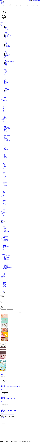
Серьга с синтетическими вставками (7, 140)
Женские (3, 275)
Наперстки (4, 283)
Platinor (4, 57)
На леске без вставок (6, 266)
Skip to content (1, 22)
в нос (4, 273)
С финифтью (4, 237)
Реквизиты (4, 216)
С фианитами (5, 136)
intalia (4, 80)
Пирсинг (3, 271)
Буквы (3, 248)
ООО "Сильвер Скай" (6, 85)
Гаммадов (5, 77)
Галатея (4, 84)
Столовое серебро (5, 159)
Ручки (3, 279)
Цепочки (3, 109)
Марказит (4, 180)
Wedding (6, 27)
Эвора (4, 75)
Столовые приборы (4, 284)
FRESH (3, 171)
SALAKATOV (5, 86)
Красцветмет (5, 69)
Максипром (5, 97)
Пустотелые (5, 123)
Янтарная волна (5, 70)
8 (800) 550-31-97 (38, 0)
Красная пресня (5, 65)
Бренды (2, 25)
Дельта (4, 92)
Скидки (2, 213)
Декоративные (5, 122)
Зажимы (4, 160)
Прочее (4, 130)
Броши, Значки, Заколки (5, 268)
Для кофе (5, 289)
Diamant (3, 163)
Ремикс (3, 193)
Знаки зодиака (5, 143)
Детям (7, 414)
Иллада (4, 68)
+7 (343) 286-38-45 (34, 0)
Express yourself (6, 49)
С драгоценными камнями (5, 227)
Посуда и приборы (4, 158)
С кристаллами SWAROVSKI (5, 240)
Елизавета (4, 178)
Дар (4, 67)
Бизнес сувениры (4, 200)
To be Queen (6, 43)
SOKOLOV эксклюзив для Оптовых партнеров (9, 61)
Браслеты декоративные (5, 113)
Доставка (3, 219)
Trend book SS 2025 (7, 29)
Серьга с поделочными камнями (6, 246)
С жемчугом (5, 126)
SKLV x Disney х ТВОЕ (7, 54)
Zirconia (5, 51)
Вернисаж (6, 88)
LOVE (4, 146)
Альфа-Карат (5, 93)
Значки (3, 111)
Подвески (4, 141)
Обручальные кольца (6, 233)
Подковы (5, 156)
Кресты (4, 116)
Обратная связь (4, 217)
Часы (3, 150)
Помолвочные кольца (7, 89)
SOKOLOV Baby (6, 37)
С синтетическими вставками (7, 128)
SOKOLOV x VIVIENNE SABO (8, 35)
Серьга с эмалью (4, 245)
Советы (29, 0)
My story (6, 42)
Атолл (3, 169)
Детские (3, 249)
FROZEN (6, 53)
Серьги (3, 106)
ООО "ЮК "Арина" (6, 82)
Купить (2, 389)
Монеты (4, 154)
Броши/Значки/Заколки (6, 149)
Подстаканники (5, 288)
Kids (5, 41)
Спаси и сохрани (5, 115)
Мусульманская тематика (5, 118)
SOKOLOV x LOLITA (7, 38)
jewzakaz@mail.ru (3, 417)
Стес (4, 95)
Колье (3, 112)
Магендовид (5, 147)
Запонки (3, 102)
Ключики (6, 40)
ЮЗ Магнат (5, 78)
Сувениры (2, 277)
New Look (6, 52)
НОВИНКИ (1, 0)
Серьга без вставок (6, 138)
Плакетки (5, 117)
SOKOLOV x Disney (7, 47)
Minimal (5, 62)
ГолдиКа (4, 74)
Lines (5, 48)
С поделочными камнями (6, 127)
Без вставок (5, 132)
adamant (4, 73)
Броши (3, 105)
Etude (5, 50)
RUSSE (5, 28)
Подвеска (3, 104)
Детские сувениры (5, 157)
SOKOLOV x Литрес (7, 36)
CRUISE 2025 (6, 30)
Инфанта (6, 90)
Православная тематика (5, 114)
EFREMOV (4, 170)
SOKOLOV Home (6, 33)
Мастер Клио (5, 72)
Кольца (3, 101)
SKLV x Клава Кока (7, 34)
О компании (24, 0)
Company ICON (5, 76)
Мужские (5, 151)
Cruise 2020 (6, 32)
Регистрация (2, 3)
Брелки (3, 103)
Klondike (3, 187)
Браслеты (5, 148)
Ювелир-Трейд (5, 66)
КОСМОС (6, 56)
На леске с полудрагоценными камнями (8, 267)
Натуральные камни (7, 45)
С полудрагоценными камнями (7, 135)
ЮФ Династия (5, 64)
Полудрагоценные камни (7, 46)
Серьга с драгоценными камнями (6, 247)
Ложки (4, 285)
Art (5, 60)
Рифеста (3, 191)
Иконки (4, 144)
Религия (2, 211)
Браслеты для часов (4, 107)
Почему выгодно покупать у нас (6, 218)
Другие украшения (3, 254)
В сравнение (2, 408)
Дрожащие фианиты (7, 39)
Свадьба (2, 99)
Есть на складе (2, 296)
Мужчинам (6, 414)
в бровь (4, 274)
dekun (4, 94)
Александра (5, 83)
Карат (4, 98)
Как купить (27, 0)
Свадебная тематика (5, 235)
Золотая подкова (5, 81)
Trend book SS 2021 (7, 55)
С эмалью (5, 129)
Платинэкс (4, 192)
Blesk (4, 91)
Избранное (2, 2)
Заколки (4, 270)
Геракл (5, 26)
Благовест (6, 58)
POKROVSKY (5, 71)
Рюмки (4, 287)
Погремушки (4, 210)
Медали (3, 280)
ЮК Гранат (4, 179)
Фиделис (5, 79)
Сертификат (2, 119)
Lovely (5, 44)
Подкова (4, 278)
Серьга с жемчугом (6, 139)
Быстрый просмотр (3, 385)
